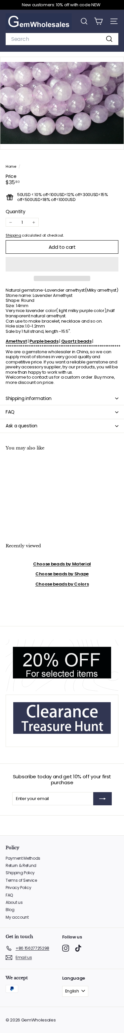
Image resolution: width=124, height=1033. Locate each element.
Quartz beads (76, 341)
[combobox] (62, 39)
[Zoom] (114, 140)
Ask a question (21, 425)
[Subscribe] (102, 798)
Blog (10, 909)
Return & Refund (21, 865)
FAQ (10, 412)
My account (17, 917)
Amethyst (16, 341)
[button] (62, 264)
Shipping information (29, 398)
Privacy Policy (18, 887)
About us (14, 902)
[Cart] (98, 21)
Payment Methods (23, 858)
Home (11, 166)
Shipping (13, 235)
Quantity (15, 212)
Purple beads (43, 341)
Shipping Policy (20, 872)
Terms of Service (21, 880)
